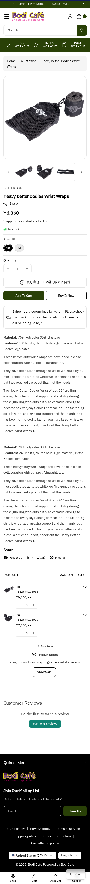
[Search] (82, 30)
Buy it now (66, 296)
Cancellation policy (45, 843)
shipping (42, 662)
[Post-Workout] (64, 44)
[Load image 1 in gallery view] (24, 172)
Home (11, 61)
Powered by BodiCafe (58, 864)
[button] (6, 16)
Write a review (45, 723)
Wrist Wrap (28, 61)
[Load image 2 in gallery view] (45, 172)
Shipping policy (25, 836)
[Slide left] (8, 172)
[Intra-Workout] (36, 44)
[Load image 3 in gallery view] (66, 172)
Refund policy (14, 829)
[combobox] (45, 30)
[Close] (84, 3)
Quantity (9, 260)
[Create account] (70, 16)
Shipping (9, 221)
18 (8, 248)
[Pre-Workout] (8, 44)
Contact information (56, 836)
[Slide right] (81, 172)
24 (19, 248)
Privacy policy (40, 829)
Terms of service (68, 829)
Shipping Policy (29, 323)
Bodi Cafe (35, 864)
